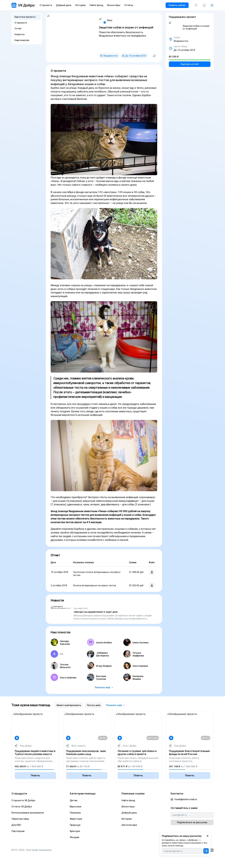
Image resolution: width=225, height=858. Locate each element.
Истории (127, 819)
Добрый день (129, 812)
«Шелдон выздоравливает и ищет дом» (96, 611)
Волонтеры (128, 806)
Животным (76, 819)
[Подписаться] (206, 851)
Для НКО (16, 825)
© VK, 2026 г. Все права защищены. (31, 850)
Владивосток (110, 55)
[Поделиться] (154, 55)
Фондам (74, 837)
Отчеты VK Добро (21, 806)
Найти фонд (128, 800)
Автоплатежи (129, 825)
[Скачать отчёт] (152, 572)
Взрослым (75, 806)
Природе (75, 825)
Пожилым (75, 812)
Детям (73, 800)
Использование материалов (27, 812)
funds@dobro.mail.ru (185, 799)
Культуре (75, 831)
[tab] (69, 705)
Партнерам (17, 831)
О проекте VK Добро (23, 800)
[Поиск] (196, 5)
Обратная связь (20, 819)
